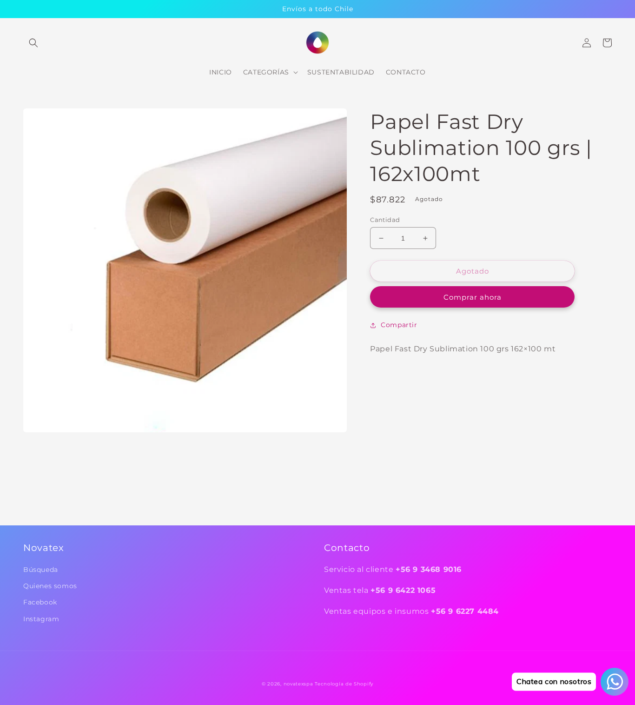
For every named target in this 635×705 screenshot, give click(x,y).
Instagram (41, 619)
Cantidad (385, 219)
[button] (33, 43)
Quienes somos (50, 586)
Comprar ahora (472, 297)
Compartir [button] (399, 325)
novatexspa (298, 684)
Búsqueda (40, 569)
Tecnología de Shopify (344, 684)
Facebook (40, 602)
